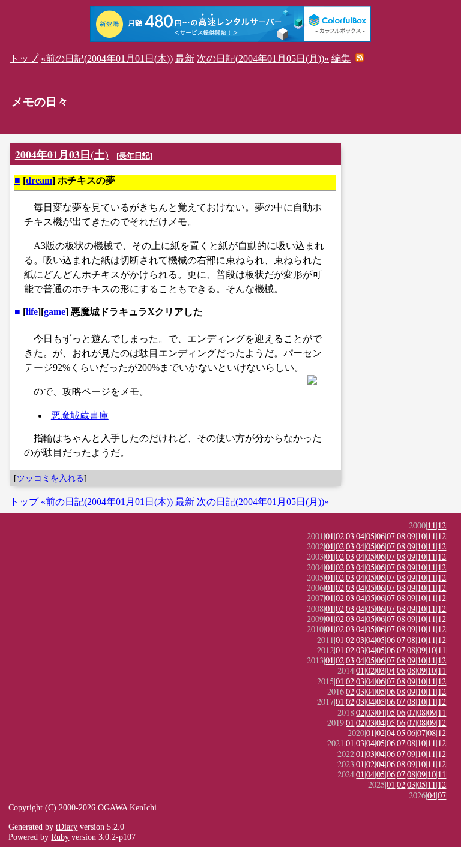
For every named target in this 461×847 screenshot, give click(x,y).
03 (350, 536)
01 (329, 536)
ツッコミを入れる (50, 478)
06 (380, 536)
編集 (341, 58)
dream (39, 180)
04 (360, 536)
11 (431, 525)
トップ (24, 58)
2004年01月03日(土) (62, 154)
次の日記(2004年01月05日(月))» (263, 58)
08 (401, 536)
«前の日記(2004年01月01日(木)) (107, 58)
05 (370, 536)
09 (411, 536)
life (32, 312)
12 (442, 525)
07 (391, 536)
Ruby (60, 837)
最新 (184, 58)
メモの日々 (39, 101)
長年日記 (134, 155)
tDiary (66, 826)
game (54, 312)
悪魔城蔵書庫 (80, 415)
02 (340, 536)
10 (421, 536)
